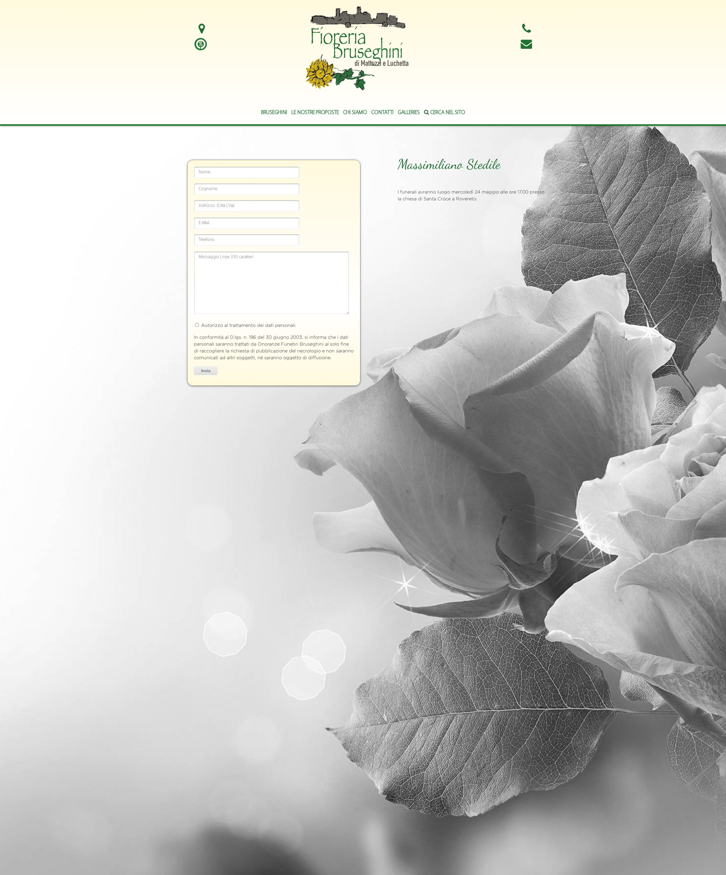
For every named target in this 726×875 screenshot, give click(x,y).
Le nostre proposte (315, 112)
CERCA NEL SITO (447, 112)
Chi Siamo (355, 112)
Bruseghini (274, 112)
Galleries (409, 112)
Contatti (382, 112)
